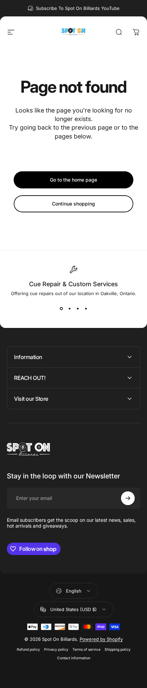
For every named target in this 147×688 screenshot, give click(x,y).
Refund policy (28, 649)
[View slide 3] (78, 308)
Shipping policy (118, 649)
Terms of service (86, 649)
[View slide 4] (86, 308)
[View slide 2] (69, 308)
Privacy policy (56, 649)
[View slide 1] (61, 308)
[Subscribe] (128, 498)
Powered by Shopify (101, 639)
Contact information (73, 658)
